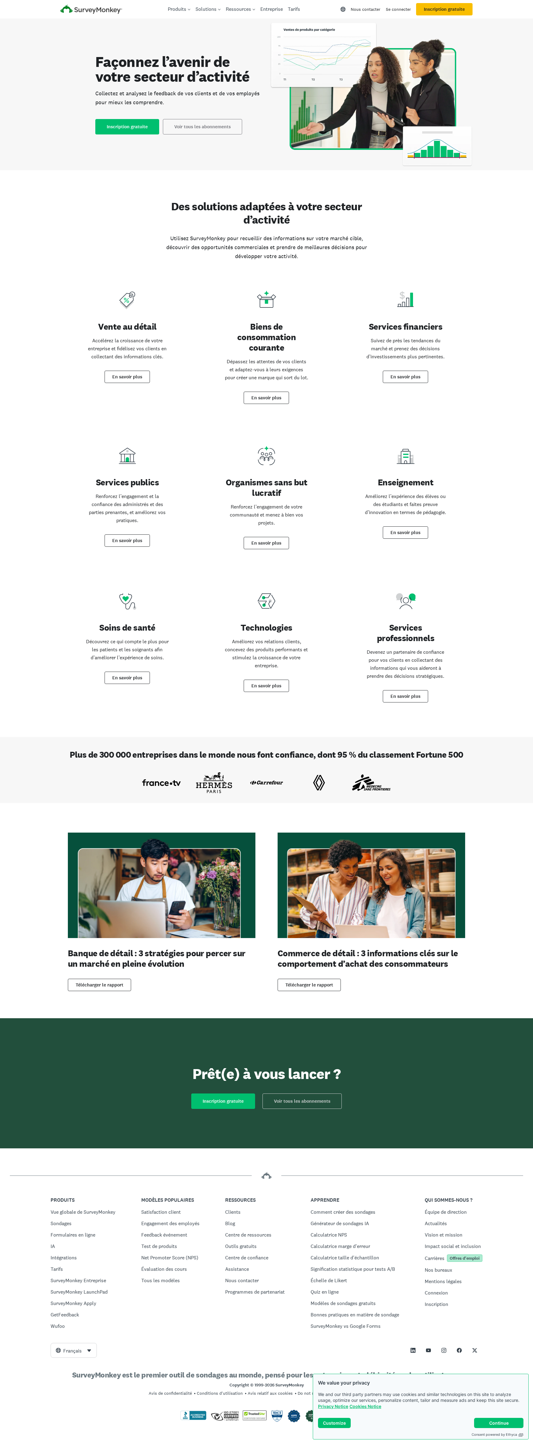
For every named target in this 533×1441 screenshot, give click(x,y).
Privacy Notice (333, 1406)
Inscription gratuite (444, 9)
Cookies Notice (365, 1406)
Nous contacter (365, 9)
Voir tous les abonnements (202, 127)
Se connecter (398, 9)
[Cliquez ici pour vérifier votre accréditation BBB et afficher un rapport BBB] (193, 1419)
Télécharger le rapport (99, 985)
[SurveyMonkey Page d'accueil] (91, 10)
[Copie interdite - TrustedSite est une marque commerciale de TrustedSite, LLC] (254, 1419)
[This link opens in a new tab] (413, 1350)
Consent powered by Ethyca (494, 1434)
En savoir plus (127, 377)
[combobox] (74, 1350)
